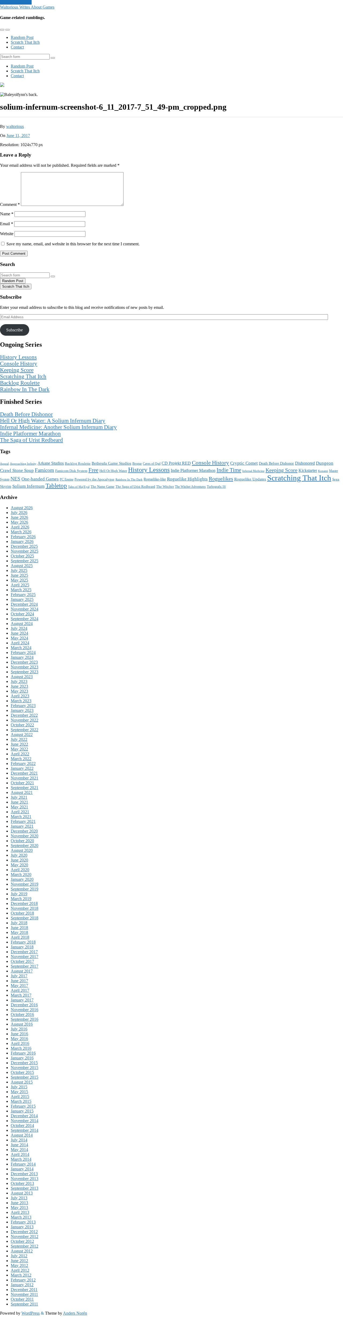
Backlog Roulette (20, 383)
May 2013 (19, 1207)
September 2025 (24, 561)
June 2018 (19, 927)
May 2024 (19, 638)
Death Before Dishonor (26, 414)
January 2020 (22, 879)
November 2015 (24, 1067)
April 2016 (20, 1043)
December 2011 (24, 1289)
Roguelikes (221, 479)
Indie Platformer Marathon (30, 433)
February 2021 (23, 821)
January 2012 (22, 1284)
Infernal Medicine (253, 470)
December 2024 (24, 604)
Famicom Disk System (71, 471)
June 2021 (19, 802)
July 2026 (19, 512)
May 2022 (19, 749)
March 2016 (21, 1048)
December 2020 (24, 831)
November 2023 (24, 667)
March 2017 (21, 995)
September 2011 (24, 1304)
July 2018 (19, 922)
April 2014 (20, 1154)
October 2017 (22, 961)
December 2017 (24, 951)
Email (6, 223)
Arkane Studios (51, 463)
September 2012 (24, 1246)
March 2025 (21, 589)
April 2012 (20, 1270)
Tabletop (56, 485)
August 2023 (22, 676)
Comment (10, 204)
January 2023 (22, 710)
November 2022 (24, 720)
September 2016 (24, 1019)
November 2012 (24, 1236)
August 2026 (22, 507)
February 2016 (23, 1053)
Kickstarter (308, 470)
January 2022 (22, 768)
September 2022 (24, 729)
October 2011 (22, 1299)
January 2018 (22, 947)
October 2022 (22, 725)
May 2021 (19, 807)
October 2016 (22, 1014)
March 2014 (21, 1159)
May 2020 (19, 865)
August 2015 (22, 1082)
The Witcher (165, 487)
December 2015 (24, 1062)
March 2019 (21, 898)
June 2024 (19, 633)
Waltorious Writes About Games (27, 7)
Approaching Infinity (23, 463)
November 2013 (24, 1178)
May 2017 (19, 985)
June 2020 (19, 860)
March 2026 (21, 532)
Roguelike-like (155, 479)
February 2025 (23, 594)
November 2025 (24, 551)
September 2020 (24, 845)
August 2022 (22, 734)
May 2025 (19, 580)
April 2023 (20, 696)
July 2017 (19, 976)
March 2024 (21, 647)
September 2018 (24, 918)
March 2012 (21, 1275)
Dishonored (305, 463)
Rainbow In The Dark (25, 389)
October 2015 (22, 1072)
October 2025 (22, 556)
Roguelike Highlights (187, 479)
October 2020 (22, 840)
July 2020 (19, 855)
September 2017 (24, 966)
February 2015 (23, 1106)
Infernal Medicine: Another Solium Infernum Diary (58, 427)
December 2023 (24, 662)
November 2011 (24, 1294)
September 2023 (24, 672)
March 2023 (21, 700)
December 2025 (24, 546)
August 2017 (22, 971)
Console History (18, 363)
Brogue (137, 463)
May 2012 (19, 1265)
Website (6, 233)
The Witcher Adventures (190, 487)
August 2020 (22, 850)
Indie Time (229, 470)
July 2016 (19, 1029)
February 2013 (23, 1222)
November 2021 (24, 778)
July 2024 (19, 628)
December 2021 (24, 773)
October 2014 (22, 1125)
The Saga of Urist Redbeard (31, 440)
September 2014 (24, 1130)
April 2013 (20, 1212)
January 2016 (22, 1058)
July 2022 (19, 739)
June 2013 (19, 1202)
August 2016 (22, 1024)
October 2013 (22, 1183)
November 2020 (24, 836)
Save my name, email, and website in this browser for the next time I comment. (73, 244)
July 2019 (19, 894)
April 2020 (20, 869)
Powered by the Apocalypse (94, 479)
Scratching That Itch (23, 376)
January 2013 (22, 1227)
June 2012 (19, 1260)
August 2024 (22, 623)
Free (93, 470)
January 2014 (22, 1169)
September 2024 (24, 618)
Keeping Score (16, 370)
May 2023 (19, 691)
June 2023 (19, 686)
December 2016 (24, 1005)
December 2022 (24, 715)
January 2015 (22, 1111)
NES (15, 479)
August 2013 (22, 1193)
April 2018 (20, 937)
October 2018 (22, 913)
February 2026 (23, 536)
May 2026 (19, 522)
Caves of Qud (152, 463)
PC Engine (66, 479)
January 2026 (22, 541)
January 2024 (22, 657)
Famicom (44, 470)
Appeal (4, 463)
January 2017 (22, 1000)
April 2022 (20, 754)
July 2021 (19, 797)
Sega (335, 479)
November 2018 (24, 908)
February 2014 (23, 1164)
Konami (323, 470)
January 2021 (22, 826)
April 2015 (20, 1096)
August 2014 (22, 1135)
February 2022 (23, 763)
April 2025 (20, 585)
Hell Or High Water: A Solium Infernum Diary (52, 420)
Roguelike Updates (250, 479)
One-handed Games (40, 479)
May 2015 (19, 1091)
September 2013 (24, 1188)
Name (6, 214)
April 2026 (20, 527)
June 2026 (19, 517)
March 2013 (21, 1217)
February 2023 (23, 705)
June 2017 (19, 980)
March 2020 (21, 874)
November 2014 (24, 1120)
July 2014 (19, 1140)
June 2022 (19, 744)
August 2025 (22, 565)
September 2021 (24, 787)
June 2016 (19, 1033)
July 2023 (19, 681)
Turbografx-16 (216, 487)
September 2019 (24, 889)
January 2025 (22, 599)
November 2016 (24, 1009)
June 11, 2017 (18, 135)
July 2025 (19, 570)
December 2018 (24, 903)
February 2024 (23, 652)
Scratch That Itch (25, 42)
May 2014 (19, 1149)
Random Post (22, 37)
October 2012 (22, 1241)
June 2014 (19, 1144)
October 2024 (22, 614)
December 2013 (24, 1173)
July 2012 (19, 1256)
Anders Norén (75, 1313)
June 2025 (19, 575)
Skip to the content (16, 2)
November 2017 (24, 956)
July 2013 (19, 1198)
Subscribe (14, 330)
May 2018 (19, 932)
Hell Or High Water (113, 471)
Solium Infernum (28, 486)
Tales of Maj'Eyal (79, 486)
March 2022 (21, 758)
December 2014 (24, 1116)
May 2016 (19, 1038)
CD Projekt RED (176, 463)
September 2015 (24, 1077)
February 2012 (23, 1280)
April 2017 (20, 990)
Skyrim (5, 486)
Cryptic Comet (244, 463)
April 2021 (20, 811)
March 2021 (21, 816)
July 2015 (19, 1087)
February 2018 (23, 942)
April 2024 (20, 643)
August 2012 (22, 1251)
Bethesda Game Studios (111, 463)
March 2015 (21, 1101)
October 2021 (22, 783)
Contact (17, 47)
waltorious (15, 126)
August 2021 (22, 792)
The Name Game (102, 487)
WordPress (30, 1313)
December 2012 (24, 1231)
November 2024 (24, 609)
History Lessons (18, 357)
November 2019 (24, 884)
